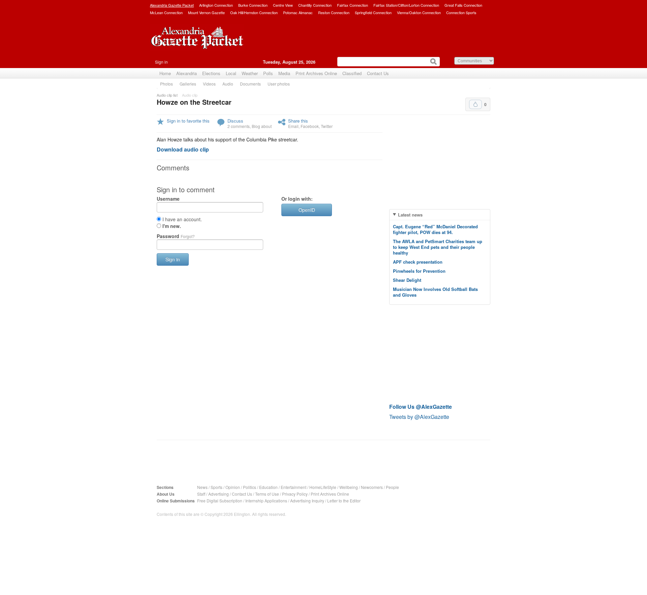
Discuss (235, 121)
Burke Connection (253, 5)
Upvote (475, 104)
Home (165, 73)
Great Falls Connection (463, 5)
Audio (227, 84)
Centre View (283, 5)
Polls (268, 73)
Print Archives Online (316, 73)
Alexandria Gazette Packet (172, 5)
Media (284, 73)
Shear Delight (407, 280)
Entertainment (293, 487)
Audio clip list (167, 95)
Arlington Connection (216, 5)
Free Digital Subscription (219, 500)
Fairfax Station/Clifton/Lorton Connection (406, 5)
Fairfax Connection (352, 5)
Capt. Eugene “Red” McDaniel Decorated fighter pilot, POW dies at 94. (435, 229)
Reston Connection (333, 12)
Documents (250, 84)
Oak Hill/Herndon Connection (254, 12)
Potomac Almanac (298, 12)
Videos (209, 84)
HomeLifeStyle (322, 487)
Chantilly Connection (315, 5)
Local (231, 73)
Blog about (262, 126)
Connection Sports (461, 12)
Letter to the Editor (344, 500)
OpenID (307, 209)
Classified (352, 73)
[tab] (440, 214)
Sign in (161, 62)
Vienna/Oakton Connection (419, 12)
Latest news (410, 214)
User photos (279, 84)
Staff (201, 494)
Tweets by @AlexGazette (419, 417)
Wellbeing (348, 487)
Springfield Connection (373, 12)
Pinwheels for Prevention (419, 271)
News (202, 487)
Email (293, 126)
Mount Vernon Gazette (206, 12)
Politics (249, 487)
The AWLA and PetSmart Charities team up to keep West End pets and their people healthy (437, 247)
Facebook (310, 126)
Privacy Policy (295, 494)
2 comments (238, 126)
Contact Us (378, 73)
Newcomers (372, 487)
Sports (216, 487)
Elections (211, 73)
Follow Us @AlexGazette (420, 406)
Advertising (218, 494)
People (392, 487)
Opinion (232, 487)
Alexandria (186, 73)
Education (268, 487)
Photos (166, 84)
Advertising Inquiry (307, 500)
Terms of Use (267, 494)
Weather (250, 73)
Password (176, 236)
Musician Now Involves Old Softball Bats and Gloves (435, 292)
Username (168, 198)
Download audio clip (183, 149)
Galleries (188, 84)
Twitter (327, 126)
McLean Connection (166, 12)
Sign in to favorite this (188, 121)
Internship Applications (266, 500)
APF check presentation (417, 262)
